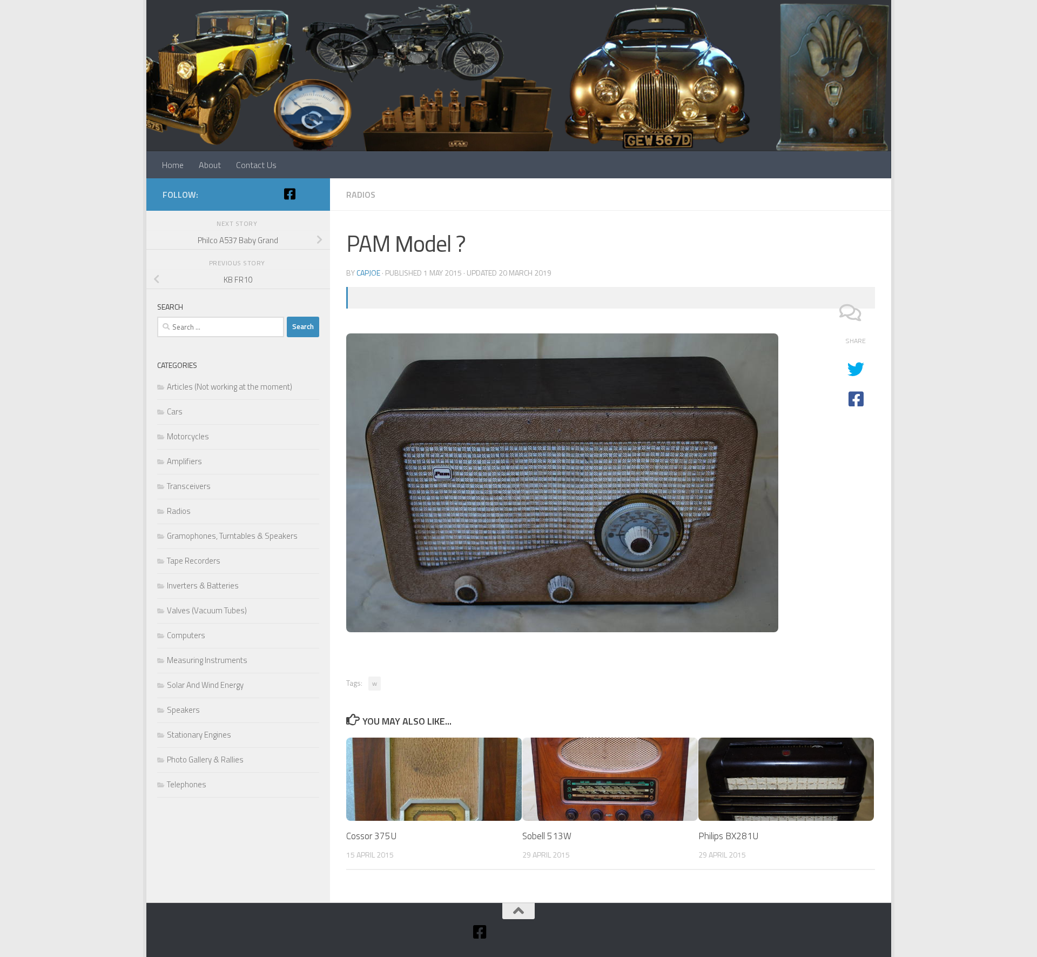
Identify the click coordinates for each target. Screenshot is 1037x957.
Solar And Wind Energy (205, 685)
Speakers (183, 710)
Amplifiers (184, 461)
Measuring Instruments (207, 660)
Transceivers (189, 486)
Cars (175, 411)
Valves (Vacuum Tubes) (207, 610)
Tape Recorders (193, 560)
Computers (186, 635)
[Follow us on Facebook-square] (290, 194)
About (210, 164)
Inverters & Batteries (203, 585)
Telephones (186, 784)
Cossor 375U (371, 836)
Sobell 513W (546, 836)
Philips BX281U (728, 836)
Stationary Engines (199, 734)
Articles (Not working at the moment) (229, 386)
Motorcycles (188, 436)
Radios (360, 194)
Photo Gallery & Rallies (205, 759)
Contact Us (256, 164)
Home (173, 164)
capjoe (368, 272)
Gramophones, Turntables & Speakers (232, 536)
